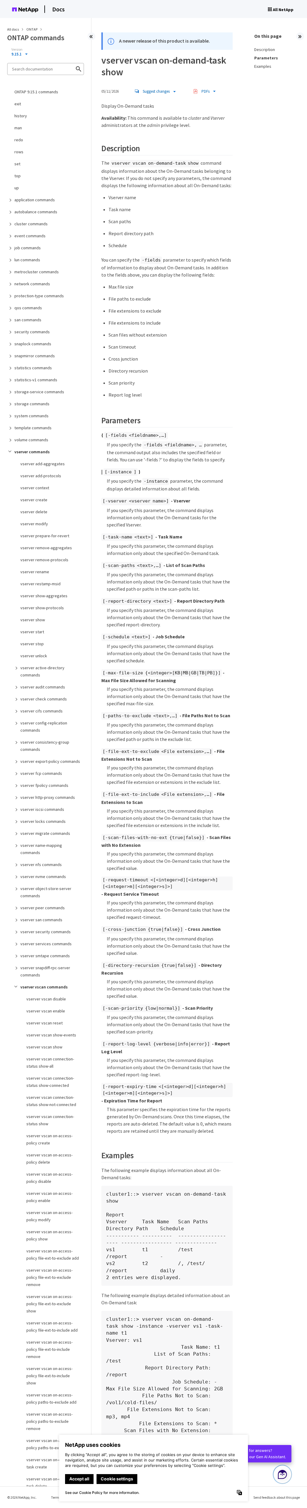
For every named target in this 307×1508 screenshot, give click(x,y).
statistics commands (33, 367)
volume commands (31, 439)
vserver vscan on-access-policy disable (49, 1177)
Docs (58, 9)
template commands (33, 427)
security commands (32, 331)
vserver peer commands (42, 907)
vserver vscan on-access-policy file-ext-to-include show (49, 1376)
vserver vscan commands (44, 987)
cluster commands (31, 223)
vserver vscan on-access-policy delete (49, 1158)
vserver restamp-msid (40, 583)
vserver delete (33, 511)
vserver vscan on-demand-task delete (50, 1482)
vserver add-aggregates (42, 463)
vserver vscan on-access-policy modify (49, 1216)
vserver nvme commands (43, 876)
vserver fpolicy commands (44, 785)
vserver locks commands (43, 821)
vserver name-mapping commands (41, 849)
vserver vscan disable (46, 999)
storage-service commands (39, 391)
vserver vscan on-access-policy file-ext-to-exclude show (49, 1304)
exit (17, 103)
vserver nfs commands (41, 864)
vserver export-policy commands (50, 761)
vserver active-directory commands (42, 671)
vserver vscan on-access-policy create (49, 1139)
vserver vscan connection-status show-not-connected (51, 1101)
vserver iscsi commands (42, 809)
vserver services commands (46, 943)
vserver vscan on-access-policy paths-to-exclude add (51, 1398)
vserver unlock (33, 655)
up (16, 187)
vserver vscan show (44, 1047)
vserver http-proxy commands (47, 797)
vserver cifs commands (41, 711)
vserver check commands (43, 699)
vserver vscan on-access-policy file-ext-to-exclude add (52, 1254)
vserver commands (32, 451)
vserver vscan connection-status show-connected (50, 1081)
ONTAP (32, 29)
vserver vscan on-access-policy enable (49, 1197)
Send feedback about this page (276, 1497)
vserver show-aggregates (43, 595)
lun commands (27, 259)
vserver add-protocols (40, 475)
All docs (13, 29)
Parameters (266, 58)
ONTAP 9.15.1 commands (36, 91)
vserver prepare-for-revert (44, 535)
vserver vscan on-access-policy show (49, 1235)
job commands (27, 247)
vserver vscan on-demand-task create (50, 1463)
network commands (32, 283)
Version (16, 49)
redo (18, 139)
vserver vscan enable (45, 1011)
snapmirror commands (34, 355)
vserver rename (34, 571)
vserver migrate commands (45, 833)
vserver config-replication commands (43, 726)
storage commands (31, 403)
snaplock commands (32, 343)
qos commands (28, 307)
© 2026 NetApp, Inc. (22, 1497)
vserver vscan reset (44, 1023)
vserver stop (32, 643)
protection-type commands (39, 295)
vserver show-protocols (42, 607)
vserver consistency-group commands (44, 745)
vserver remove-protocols (44, 559)
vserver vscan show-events (51, 1035)
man (18, 127)
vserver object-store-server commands (45, 892)
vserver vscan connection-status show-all (50, 1062)
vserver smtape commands (45, 955)
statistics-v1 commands (35, 379)
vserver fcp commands (41, 773)
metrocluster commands (36, 271)
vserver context (34, 487)
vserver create (33, 499)
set (17, 163)
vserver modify (34, 523)
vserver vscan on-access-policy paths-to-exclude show (52, 1444)
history (20, 115)
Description (264, 49)
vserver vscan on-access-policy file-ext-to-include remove (49, 1349)
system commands (31, 415)
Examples (262, 66)
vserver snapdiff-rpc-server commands (45, 971)
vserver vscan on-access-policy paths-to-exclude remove (49, 1421)
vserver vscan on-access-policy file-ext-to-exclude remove (49, 1277)
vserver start (32, 631)
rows (18, 151)
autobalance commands (35, 211)
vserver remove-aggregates (46, 547)
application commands (34, 199)
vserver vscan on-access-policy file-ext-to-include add (52, 1326)
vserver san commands (41, 919)
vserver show (32, 619)
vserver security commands (45, 931)
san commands (27, 319)
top (17, 175)
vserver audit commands (42, 687)
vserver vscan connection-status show (50, 1120)
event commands (30, 235)
